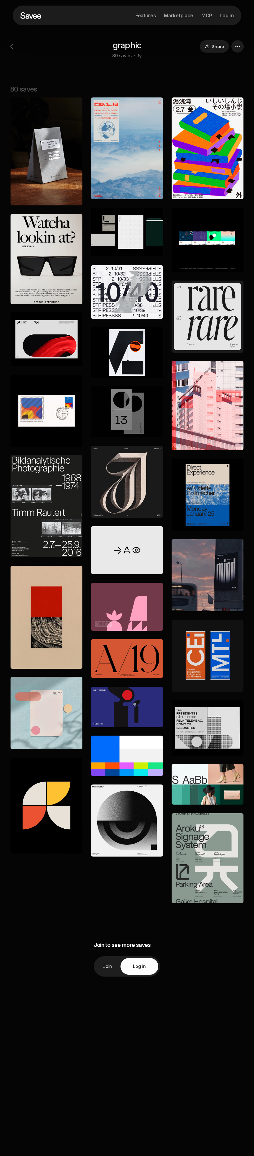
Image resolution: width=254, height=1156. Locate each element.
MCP (206, 15)
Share (218, 46)
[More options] (237, 46)
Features (145, 15)
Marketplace (178, 15)
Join (107, 966)
